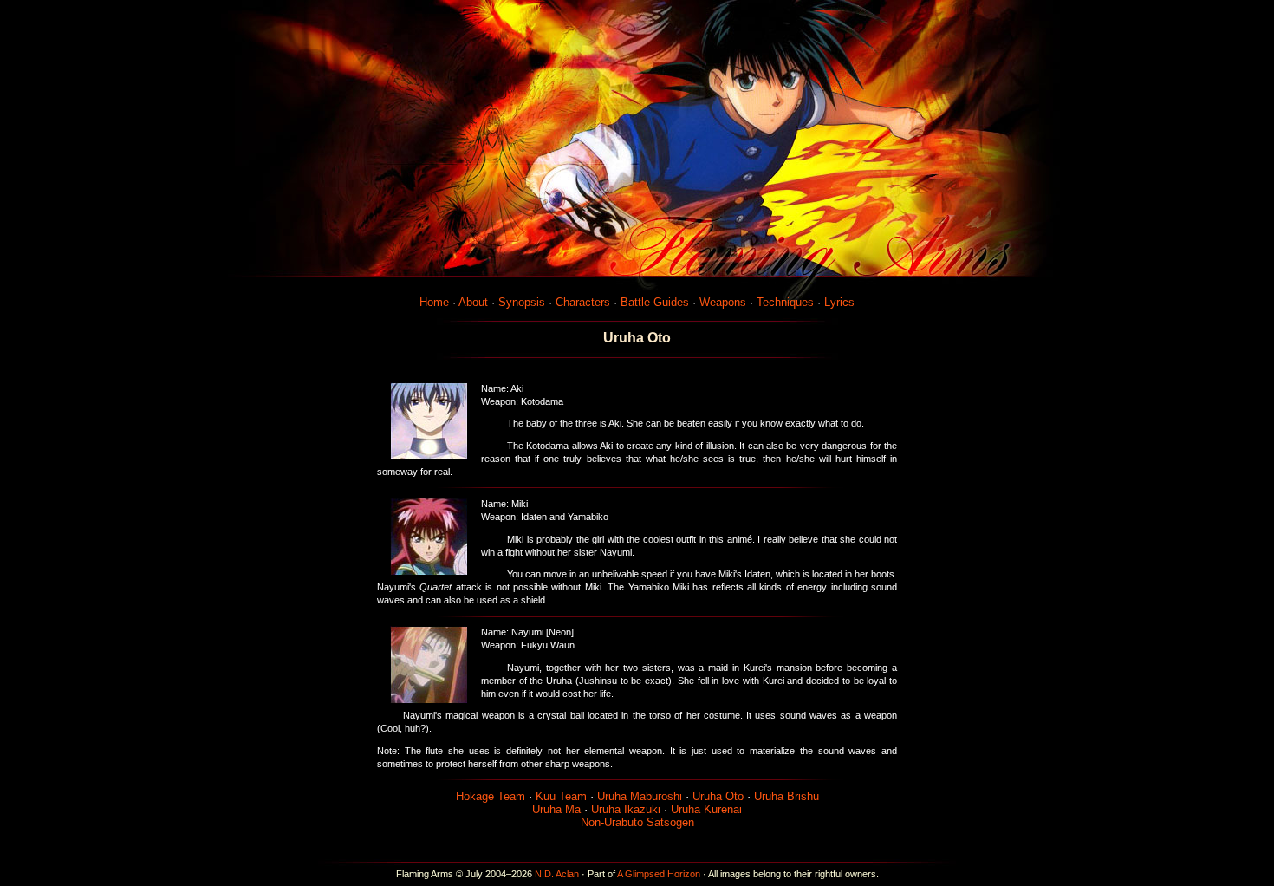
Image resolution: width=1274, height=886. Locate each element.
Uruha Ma (556, 809)
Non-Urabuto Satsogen (637, 822)
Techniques (785, 302)
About (473, 302)
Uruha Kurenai (706, 809)
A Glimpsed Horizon (658, 874)
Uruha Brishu (786, 796)
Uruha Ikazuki (625, 809)
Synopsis (521, 302)
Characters (583, 302)
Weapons (722, 302)
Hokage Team (490, 796)
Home (434, 302)
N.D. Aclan (557, 874)
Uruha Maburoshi (639, 796)
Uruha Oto (718, 796)
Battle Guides (655, 302)
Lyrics (839, 302)
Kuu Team (561, 796)
